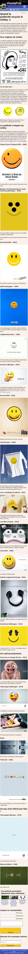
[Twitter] (14, 10)
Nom (19, 913)
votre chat (16, 141)
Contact (18, 950)
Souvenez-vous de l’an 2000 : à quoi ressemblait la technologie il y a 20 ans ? (4, 902)
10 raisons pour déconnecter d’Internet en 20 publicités (22, 902)
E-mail (19, 915)
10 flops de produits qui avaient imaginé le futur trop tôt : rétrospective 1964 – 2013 (13, 903)
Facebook (17, 952)
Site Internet (19, 918)
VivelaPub (14, 3)
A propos (14, 950)
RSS (21, 950)
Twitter (22, 952)
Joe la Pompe (11, 648)
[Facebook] (11, 10)
